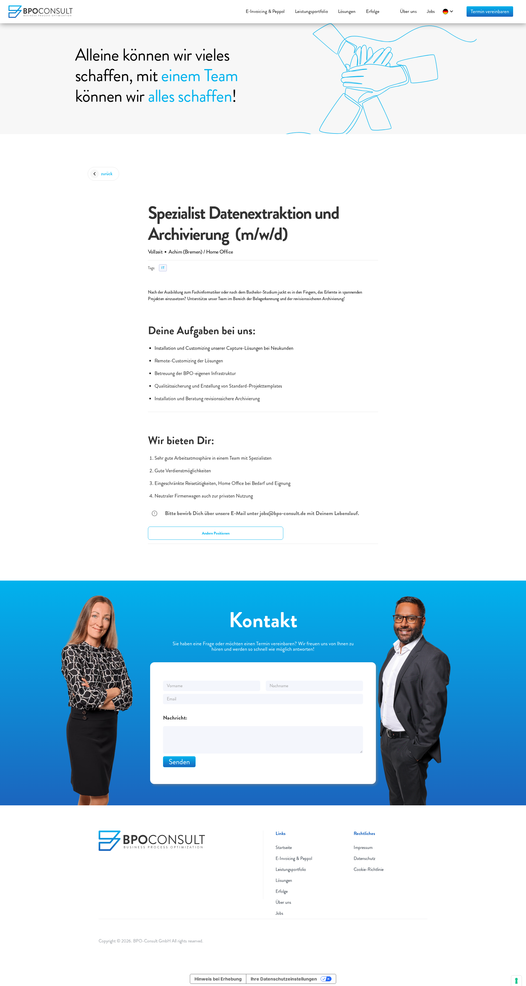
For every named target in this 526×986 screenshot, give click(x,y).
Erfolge (282, 891)
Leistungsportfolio (291, 869)
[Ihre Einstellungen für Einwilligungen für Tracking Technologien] (516, 981)
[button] (448, 11)
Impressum (363, 847)
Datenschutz (364, 858)
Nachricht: (175, 718)
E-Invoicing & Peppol (294, 858)
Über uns (283, 902)
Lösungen (284, 880)
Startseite (284, 847)
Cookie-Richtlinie (369, 869)
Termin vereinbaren (490, 11)
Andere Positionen (216, 533)
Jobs (279, 913)
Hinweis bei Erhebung (218, 979)
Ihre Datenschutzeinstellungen (284, 979)
